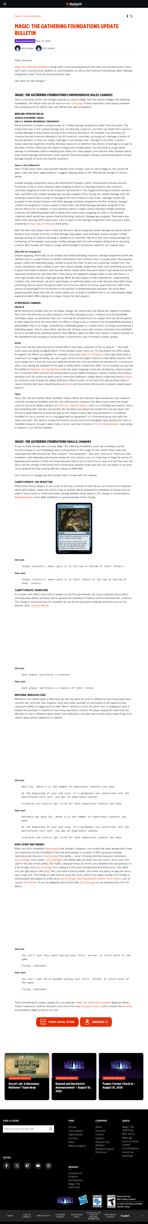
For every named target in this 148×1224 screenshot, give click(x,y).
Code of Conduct (27, 1216)
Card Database (130, 1148)
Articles (73, 1126)
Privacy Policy (43, 1216)
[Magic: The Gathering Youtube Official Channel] (38, 1165)
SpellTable (127, 1155)
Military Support (77, 1145)
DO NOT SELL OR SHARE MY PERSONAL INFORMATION (93, 1216)
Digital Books (76, 1134)
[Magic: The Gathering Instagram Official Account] (48, 1165)
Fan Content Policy (77, 1216)
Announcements (32, 16)
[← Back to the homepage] (74, 3)
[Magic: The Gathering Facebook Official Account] (6, 1165)
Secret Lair (128, 1152)
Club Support (76, 1130)
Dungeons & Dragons (75, 1175)
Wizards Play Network (102, 1143)
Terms (10, 1216)
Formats (73, 1138)
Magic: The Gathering (128, 1128)
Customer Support (60, 1216)
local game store (91, 1006)
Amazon (127, 1006)
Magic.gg (127, 1137)
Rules (71, 1142)
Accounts (100, 1130)
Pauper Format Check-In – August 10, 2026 (121, 1089)
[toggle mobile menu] (4, 4)
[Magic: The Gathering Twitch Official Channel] (27, 1165)
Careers (99, 1134)
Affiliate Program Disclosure (104, 1150)
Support (99, 1138)
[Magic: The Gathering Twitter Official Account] (17, 1165)
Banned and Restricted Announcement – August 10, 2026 (74, 1089)
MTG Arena (128, 1133)
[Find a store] (51, 1129)
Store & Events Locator (130, 1143)
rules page (77, 103)
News (18, 16)
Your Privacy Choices (110, 1216)
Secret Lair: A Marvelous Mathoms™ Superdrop (27, 1089)
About (98, 1126)
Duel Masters (76, 1180)
